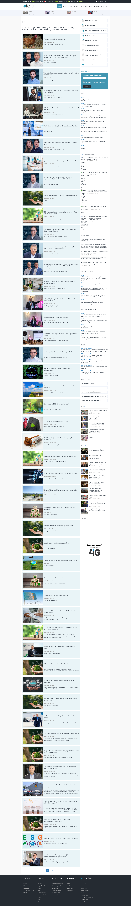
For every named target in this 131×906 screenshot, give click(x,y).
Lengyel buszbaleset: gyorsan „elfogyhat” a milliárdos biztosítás (97, 509)
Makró (25, 883)
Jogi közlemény (84, 890)
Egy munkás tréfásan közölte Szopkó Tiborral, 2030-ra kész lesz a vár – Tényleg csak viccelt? (94, 263)
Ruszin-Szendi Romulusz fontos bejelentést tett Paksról (96, 430)
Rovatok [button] (82, 6)
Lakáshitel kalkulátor (57, 890)
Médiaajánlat (84, 886)
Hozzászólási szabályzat (87, 897)
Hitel (39, 890)
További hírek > (85, 230)
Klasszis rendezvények (99, 6)
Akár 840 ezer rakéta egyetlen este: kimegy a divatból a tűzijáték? (97, 158)
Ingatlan (40, 888)
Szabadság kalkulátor (57, 886)
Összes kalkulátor (56, 895)
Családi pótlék (55, 888)
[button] (94, 1)
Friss (59, 6)
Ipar (39, 899)
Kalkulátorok (88, 6)
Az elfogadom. (94, 82)
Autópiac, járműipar (43, 895)
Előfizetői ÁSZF (84, 899)
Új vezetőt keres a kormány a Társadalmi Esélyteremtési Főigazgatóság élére (96, 457)
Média (39, 897)
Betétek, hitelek (41, 892)
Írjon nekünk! (84, 883)
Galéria (25, 892)
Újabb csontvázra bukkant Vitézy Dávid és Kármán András (97, 476)
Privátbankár (70, 886)
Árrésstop (75, 6)
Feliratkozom (87, 86)
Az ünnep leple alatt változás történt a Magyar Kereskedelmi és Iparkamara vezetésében (98, 464)
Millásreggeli (70, 888)
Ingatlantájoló (70, 890)
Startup (39, 901)
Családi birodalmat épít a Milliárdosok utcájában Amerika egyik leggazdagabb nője (98, 218)
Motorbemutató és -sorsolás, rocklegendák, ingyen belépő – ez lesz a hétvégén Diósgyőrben (93, 257)
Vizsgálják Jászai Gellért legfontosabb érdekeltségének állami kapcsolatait (98, 207)
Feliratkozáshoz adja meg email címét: (92, 75)
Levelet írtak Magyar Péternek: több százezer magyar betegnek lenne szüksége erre (97, 503)
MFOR (28, 6)
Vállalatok (25, 886)
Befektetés (26, 888)
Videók (64, 6)
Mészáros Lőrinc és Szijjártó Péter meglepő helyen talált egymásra (97, 449)
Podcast (70, 6)
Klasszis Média (84, 895)
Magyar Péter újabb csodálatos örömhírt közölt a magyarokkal (96, 423)
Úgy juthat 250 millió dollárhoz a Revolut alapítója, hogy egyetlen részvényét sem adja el (97, 174)
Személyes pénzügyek (28, 890)
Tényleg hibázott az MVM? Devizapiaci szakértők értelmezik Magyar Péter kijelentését (97, 490)
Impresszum (84, 888)
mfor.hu (69, 883)
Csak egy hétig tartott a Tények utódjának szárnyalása (96, 482)
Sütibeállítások (84, 902)
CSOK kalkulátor (56, 892)
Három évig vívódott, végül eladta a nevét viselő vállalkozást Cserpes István (97, 190)
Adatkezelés (84, 893)
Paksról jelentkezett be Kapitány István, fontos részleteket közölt (97, 470)
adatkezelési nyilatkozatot (91, 82)
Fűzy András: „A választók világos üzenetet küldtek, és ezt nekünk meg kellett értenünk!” (94, 252)
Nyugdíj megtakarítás (57, 883)
